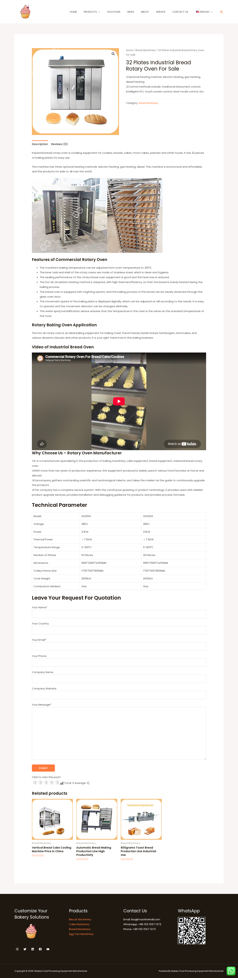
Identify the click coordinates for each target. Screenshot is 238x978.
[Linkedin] (32, 949)
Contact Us (180, 12)
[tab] (40, 144)
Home (73, 12)
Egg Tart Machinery (81, 934)
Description (40, 144)
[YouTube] (48, 949)
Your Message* (41, 704)
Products (90, 12)
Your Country (40, 623)
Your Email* (39, 640)
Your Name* (39, 607)
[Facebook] (40, 949)
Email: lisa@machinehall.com (141, 919)
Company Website (44, 688)
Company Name (42, 672)
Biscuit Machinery (80, 919)
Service (160, 12)
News (130, 12)
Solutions (113, 12)
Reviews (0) (59, 144)
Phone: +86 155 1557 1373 (139, 929)
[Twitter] (25, 949)
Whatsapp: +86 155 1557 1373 (142, 924)
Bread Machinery (146, 50)
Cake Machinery (79, 924)
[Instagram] (17, 949)
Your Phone (39, 656)
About (145, 12)
